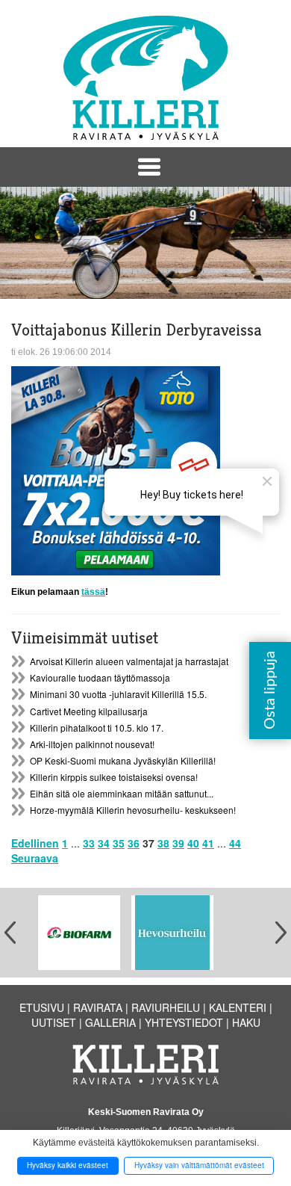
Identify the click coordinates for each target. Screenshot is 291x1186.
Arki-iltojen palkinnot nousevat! (92, 744)
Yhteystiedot (184, 1022)
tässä (93, 592)
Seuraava (34, 857)
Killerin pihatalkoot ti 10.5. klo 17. (96, 727)
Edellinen (35, 843)
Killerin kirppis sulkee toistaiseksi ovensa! (114, 776)
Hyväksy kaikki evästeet (67, 1165)
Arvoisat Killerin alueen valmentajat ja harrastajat (129, 661)
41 (208, 843)
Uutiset (53, 1022)
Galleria (110, 1022)
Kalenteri (237, 1007)
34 (104, 843)
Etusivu (41, 1007)
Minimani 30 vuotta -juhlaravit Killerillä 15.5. (118, 694)
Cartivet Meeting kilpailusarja (89, 711)
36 (134, 843)
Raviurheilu (165, 1007)
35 (119, 843)
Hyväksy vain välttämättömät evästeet (199, 1165)
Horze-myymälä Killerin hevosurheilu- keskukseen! (133, 809)
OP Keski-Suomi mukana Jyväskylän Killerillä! (123, 760)
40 (193, 843)
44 (235, 843)
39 (178, 843)
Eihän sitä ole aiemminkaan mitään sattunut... (121, 793)
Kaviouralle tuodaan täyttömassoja (100, 677)
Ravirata (97, 1007)
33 (89, 843)
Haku (246, 1022)
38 (163, 843)
